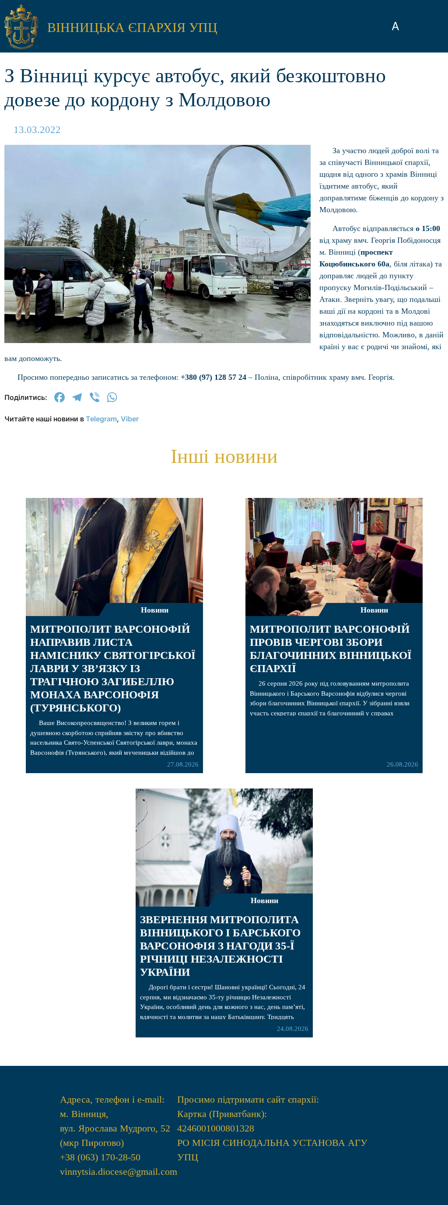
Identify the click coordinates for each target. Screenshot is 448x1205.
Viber (130, 418)
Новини (154, 610)
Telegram (101, 418)
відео (224, 87)
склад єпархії (224, 137)
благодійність (224, 112)
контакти (224, 163)
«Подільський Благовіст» (224, 54)
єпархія (224, 22)
